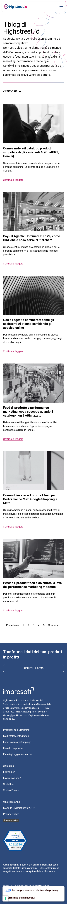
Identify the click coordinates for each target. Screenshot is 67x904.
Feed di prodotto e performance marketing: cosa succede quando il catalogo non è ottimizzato (28, 411)
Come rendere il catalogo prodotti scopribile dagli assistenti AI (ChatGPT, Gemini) (31, 152)
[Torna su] (60, 897)
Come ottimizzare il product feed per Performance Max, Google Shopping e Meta (30, 499)
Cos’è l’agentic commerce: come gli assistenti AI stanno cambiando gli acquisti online (28, 324)
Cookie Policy (12, 820)
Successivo (54, 625)
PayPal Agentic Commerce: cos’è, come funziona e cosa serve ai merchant (31, 238)
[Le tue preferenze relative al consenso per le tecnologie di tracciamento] (5, 898)
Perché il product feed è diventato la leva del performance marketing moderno (32, 585)
